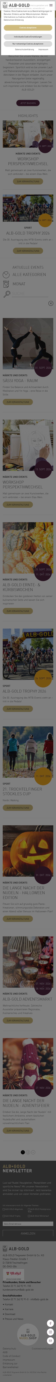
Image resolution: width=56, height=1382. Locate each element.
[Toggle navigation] (51, 5)
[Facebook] (50, 1323)
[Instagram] (50, 1332)
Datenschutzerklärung (24, 49)
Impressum (43, 49)
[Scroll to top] (50, 1350)
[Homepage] (16, 5)
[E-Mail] (50, 1340)
